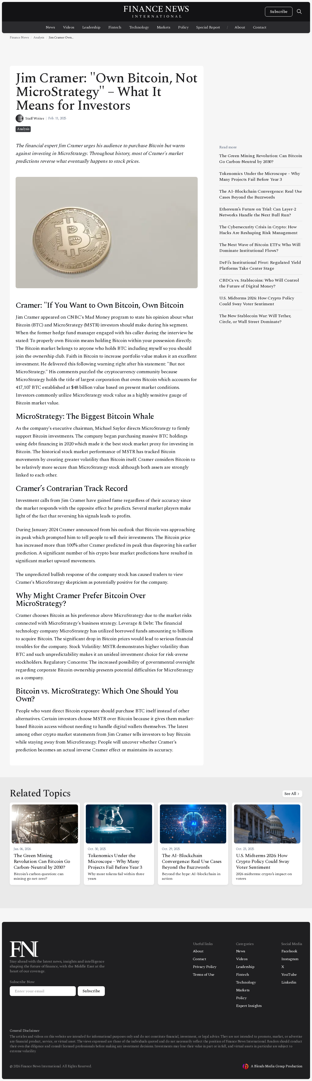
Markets (163, 27)
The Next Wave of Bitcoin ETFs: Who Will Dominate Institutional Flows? (259, 247)
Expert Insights (249, 1006)
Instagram (290, 959)
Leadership (91, 27)
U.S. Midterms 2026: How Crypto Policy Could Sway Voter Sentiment (256, 301)
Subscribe (278, 12)
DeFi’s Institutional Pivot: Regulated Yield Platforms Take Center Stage (260, 265)
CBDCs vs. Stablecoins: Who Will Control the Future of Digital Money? (259, 283)
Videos (68, 27)
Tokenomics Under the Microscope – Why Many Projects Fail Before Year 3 (259, 176)
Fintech (114, 27)
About (239, 27)
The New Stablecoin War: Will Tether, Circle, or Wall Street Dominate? (255, 319)
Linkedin (288, 982)
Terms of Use (203, 974)
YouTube (289, 974)
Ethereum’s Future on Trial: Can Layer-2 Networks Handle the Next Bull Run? (257, 212)
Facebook (289, 951)
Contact (259, 27)
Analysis (38, 37)
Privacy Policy (204, 967)
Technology (139, 27)
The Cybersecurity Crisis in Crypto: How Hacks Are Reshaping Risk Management (258, 230)
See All (290, 794)
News (50, 27)
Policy (183, 27)
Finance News (19, 37)
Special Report (208, 27)
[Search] (299, 12)
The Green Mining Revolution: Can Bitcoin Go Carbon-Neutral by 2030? (260, 159)
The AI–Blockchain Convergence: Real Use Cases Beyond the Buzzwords (260, 194)
